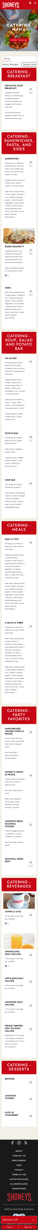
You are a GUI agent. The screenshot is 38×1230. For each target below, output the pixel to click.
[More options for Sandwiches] (30, 162)
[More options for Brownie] (30, 1082)
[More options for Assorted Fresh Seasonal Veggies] (30, 824)
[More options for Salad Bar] (30, 361)
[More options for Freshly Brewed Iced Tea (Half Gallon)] (30, 1029)
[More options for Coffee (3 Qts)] (30, 915)
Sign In (10, 1227)
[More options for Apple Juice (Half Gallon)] (30, 982)
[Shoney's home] (11, 4)
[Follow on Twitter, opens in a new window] (26, 1143)
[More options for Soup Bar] (30, 483)
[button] (19, 104)
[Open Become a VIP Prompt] (33, 1219)
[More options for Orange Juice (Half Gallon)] (30, 955)
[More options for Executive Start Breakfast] (30, 89)
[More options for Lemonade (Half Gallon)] (30, 1005)
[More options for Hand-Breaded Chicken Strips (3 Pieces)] (30, 732)
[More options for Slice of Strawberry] (30, 1116)
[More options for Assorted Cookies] (30, 1099)
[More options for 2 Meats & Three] (30, 626)
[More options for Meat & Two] (30, 542)
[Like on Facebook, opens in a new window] (12, 1143)
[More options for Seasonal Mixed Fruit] (30, 862)
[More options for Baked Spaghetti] (30, 250)
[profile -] (30, 3)
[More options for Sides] (30, 291)
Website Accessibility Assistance (19, 1209)
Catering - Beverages (10, 64)
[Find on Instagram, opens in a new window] (19, 1143)
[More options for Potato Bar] (30, 436)
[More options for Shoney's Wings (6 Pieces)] (30, 775)
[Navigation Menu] (35, 3)
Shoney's (19, 1197)
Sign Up (28, 1227)
